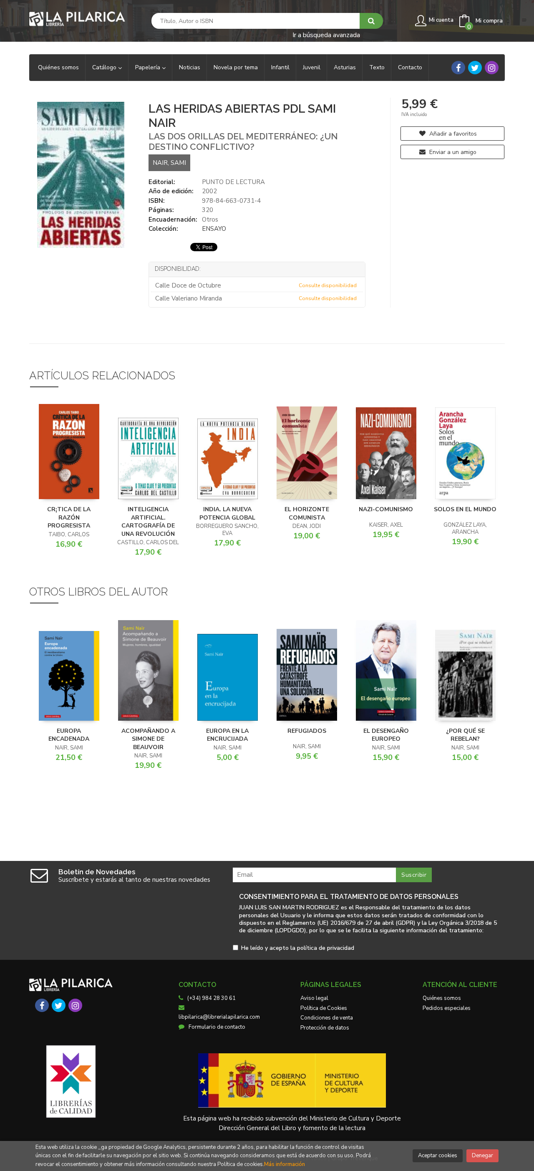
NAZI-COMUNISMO (386, 509)
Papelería (148, 67)
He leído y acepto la (297, 948)
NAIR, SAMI (169, 163)
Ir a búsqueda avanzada (326, 34)
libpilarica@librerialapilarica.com (219, 1017)
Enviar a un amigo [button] (452, 152)
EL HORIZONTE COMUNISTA (307, 513)
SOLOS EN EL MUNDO (465, 509)
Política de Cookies (323, 1008)
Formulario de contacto (217, 1027)
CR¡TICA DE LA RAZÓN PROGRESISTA (69, 517)
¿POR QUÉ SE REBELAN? (465, 735)
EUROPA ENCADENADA (68, 735)
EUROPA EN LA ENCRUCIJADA (227, 735)
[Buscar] (371, 21)
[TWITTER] (475, 67)
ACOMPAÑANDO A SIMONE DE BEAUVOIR (148, 739)
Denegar (482, 1155)
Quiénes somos (442, 998)
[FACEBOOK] (458, 67)
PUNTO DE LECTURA (233, 182)
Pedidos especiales (447, 1008)
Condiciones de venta (326, 1018)
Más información (284, 1164)
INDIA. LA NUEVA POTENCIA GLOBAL (227, 513)
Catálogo (105, 67)
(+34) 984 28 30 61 (211, 998)
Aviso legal (314, 998)
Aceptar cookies (437, 1155)
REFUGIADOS (306, 731)
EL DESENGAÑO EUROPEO (386, 735)
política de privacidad (325, 948)
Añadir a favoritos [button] (452, 134)
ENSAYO (214, 229)
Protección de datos (324, 1028)
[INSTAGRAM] (492, 67)
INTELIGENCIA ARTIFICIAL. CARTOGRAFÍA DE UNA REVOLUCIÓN (148, 521)
